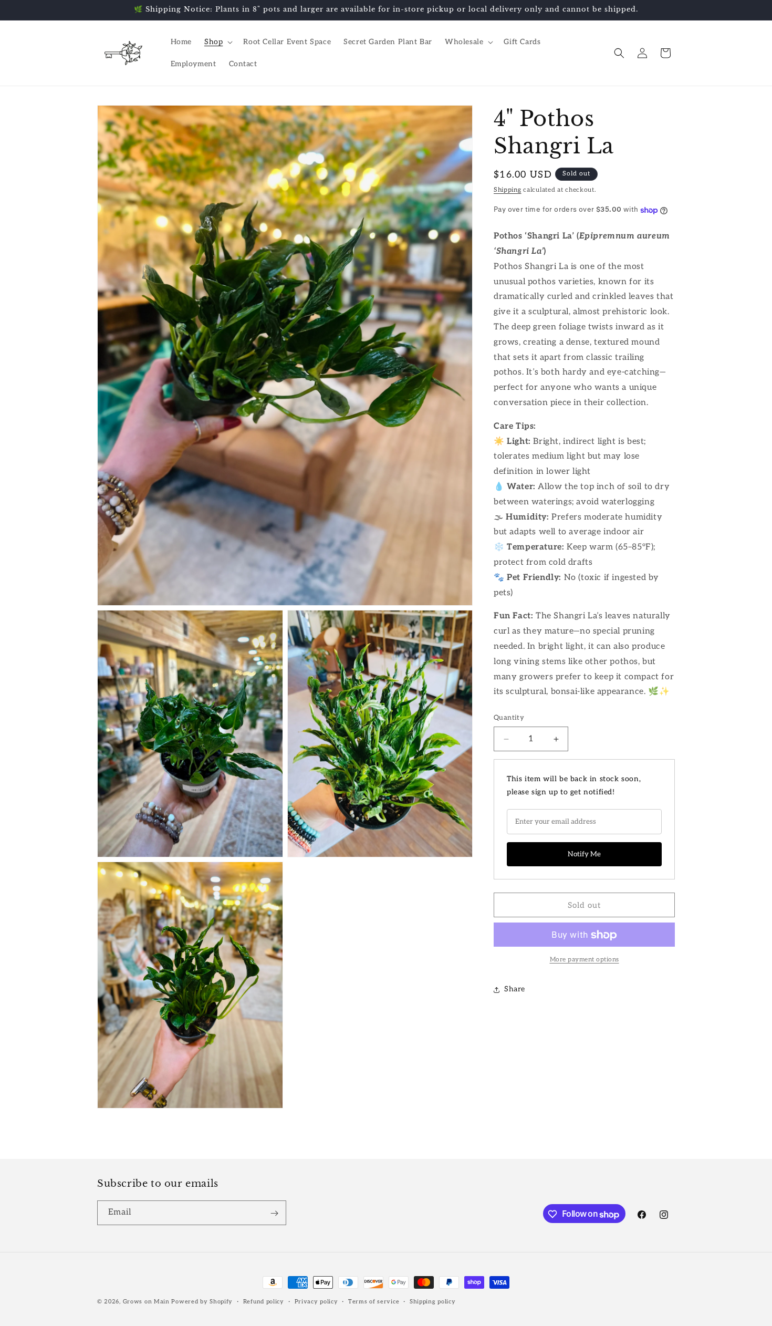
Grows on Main (146, 1301)
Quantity (509, 718)
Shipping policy (433, 1301)
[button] (217, 42)
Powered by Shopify (202, 1301)
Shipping (507, 190)
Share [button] (514, 989)
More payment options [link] (584, 960)
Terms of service (373, 1301)
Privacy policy (316, 1301)
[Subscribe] (274, 1213)
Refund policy (263, 1301)
